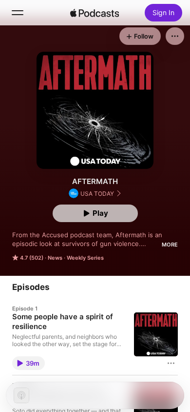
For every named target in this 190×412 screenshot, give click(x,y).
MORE (170, 244)
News (55, 257)
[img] (94, 13)
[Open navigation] (17, 12)
